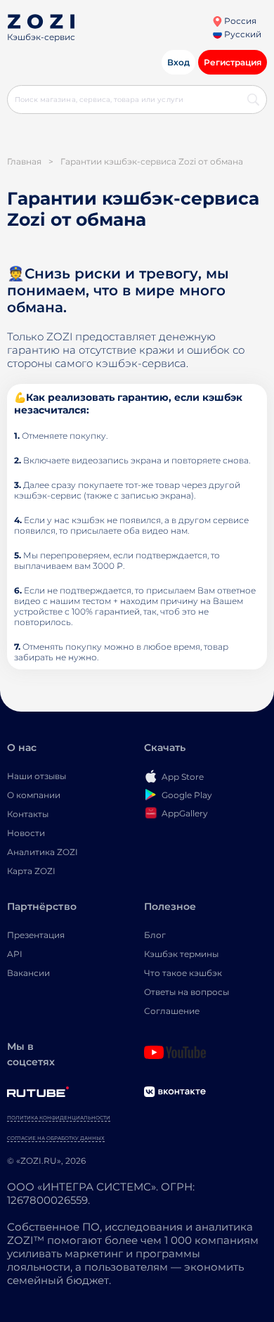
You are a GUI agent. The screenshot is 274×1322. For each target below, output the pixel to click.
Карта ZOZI (31, 871)
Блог (155, 935)
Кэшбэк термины (181, 954)
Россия (239, 20)
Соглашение (172, 1011)
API (14, 954)
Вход (178, 62)
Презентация (36, 935)
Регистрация (232, 62)
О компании (33, 795)
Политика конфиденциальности (58, 1118)
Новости (26, 833)
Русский (241, 34)
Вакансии (28, 973)
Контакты (27, 814)
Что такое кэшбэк (183, 973)
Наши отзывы (36, 776)
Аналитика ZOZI (42, 852)
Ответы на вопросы (186, 992)
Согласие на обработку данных (56, 1138)
